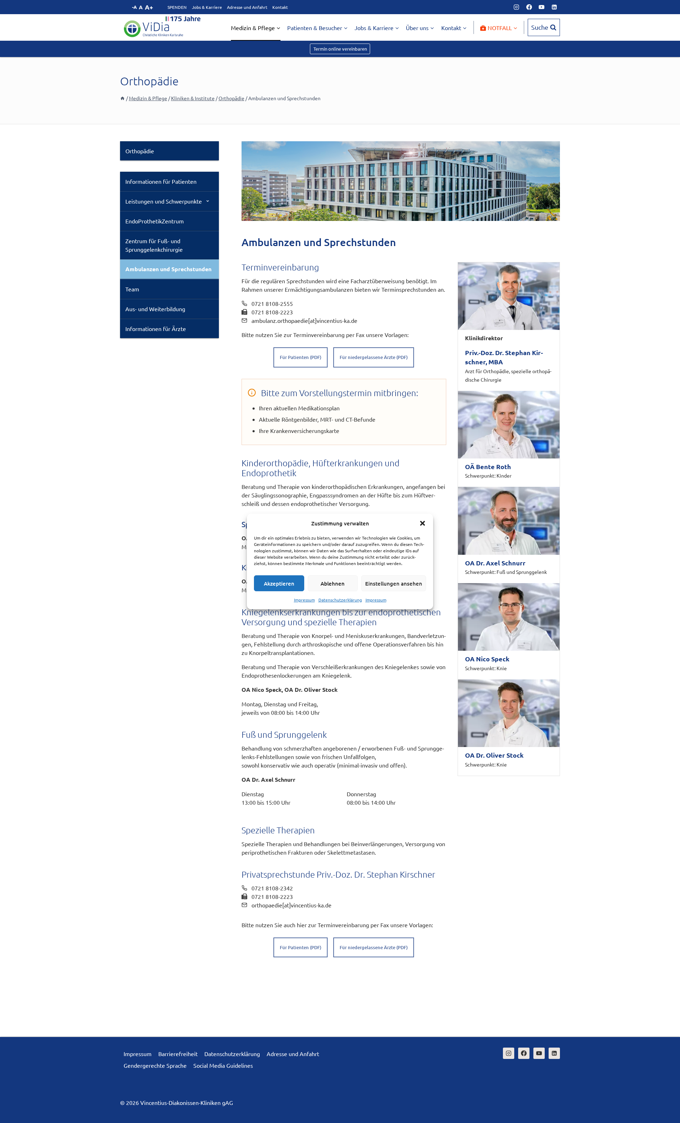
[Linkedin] (554, 7)
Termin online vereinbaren (340, 49)
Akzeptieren (279, 583)
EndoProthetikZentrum (154, 220)
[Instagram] (516, 7)
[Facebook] (529, 7)
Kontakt (280, 7)
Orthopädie (139, 150)
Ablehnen (333, 583)
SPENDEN (177, 7)
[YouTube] (541, 7)
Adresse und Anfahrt (247, 7)
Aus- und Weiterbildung (155, 308)
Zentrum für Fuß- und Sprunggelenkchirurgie (154, 245)
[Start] (122, 98)
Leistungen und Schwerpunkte (163, 201)
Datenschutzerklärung (340, 600)
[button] (422, 523)
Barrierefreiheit (178, 1053)
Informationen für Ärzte (155, 328)
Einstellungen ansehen (393, 583)
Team (132, 288)
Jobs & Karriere (207, 7)
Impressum (304, 600)
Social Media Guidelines (223, 1065)
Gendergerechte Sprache (155, 1065)
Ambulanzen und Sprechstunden (168, 269)
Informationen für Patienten (161, 181)
